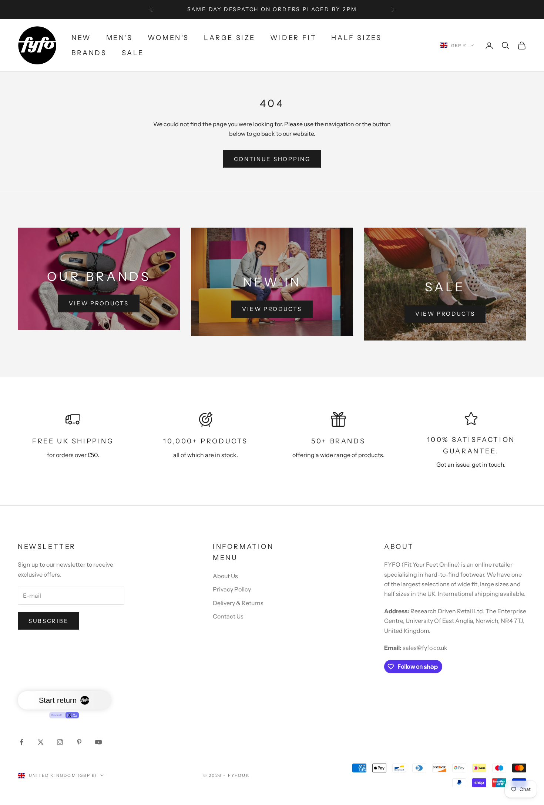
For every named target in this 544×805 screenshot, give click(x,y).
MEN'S (119, 38)
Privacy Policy (232, 589)
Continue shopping (272, 158)
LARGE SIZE (229, 38)
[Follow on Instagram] (60, 742)
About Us (225, 576)
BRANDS (89, 53)
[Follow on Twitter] (40, 742)
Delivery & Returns (238, 603)
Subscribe (48, 620)
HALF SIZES (356, 38)
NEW (81, 38)
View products (98, 303)
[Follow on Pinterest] (79, 742)
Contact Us (228, 616)
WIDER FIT (293, 38)
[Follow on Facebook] (21, 742)
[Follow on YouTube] (98, 742)
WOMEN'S (168, 38)
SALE (133, 53)
